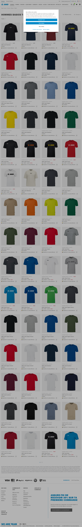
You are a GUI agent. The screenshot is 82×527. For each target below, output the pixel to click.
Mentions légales (46, 29)
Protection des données (37, 29)
